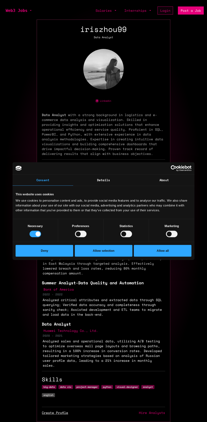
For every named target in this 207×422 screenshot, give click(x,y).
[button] (30, 10)
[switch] (81, 234)
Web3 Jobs (16, 10)
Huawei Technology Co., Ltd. (70, 330)
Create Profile (55, 412)
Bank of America (58, 289)
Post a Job (191, 10)
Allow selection (103, 250)
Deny (44, 250)
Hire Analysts (152, 412)
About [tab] (164, 180)
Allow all (163, 250)
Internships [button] (136, 10)
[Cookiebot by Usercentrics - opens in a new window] (173, 168)
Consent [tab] (42, 180)
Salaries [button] (105, 10)
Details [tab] (103, 180)
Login (165, 10)
